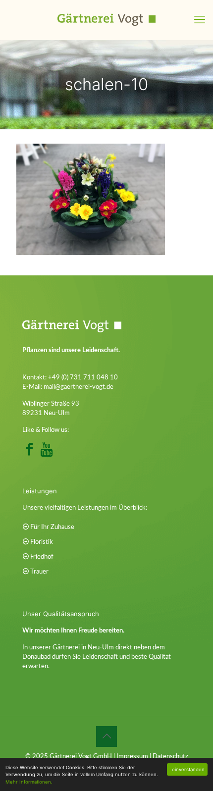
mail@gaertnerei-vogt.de (78, 387)
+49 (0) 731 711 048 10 (83, 377)
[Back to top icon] (106, 736)
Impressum (132, 756)
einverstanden (188, 769)
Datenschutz (170, 756)
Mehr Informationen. (29, 782)
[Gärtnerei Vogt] (106, 20)
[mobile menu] (199, 19)
